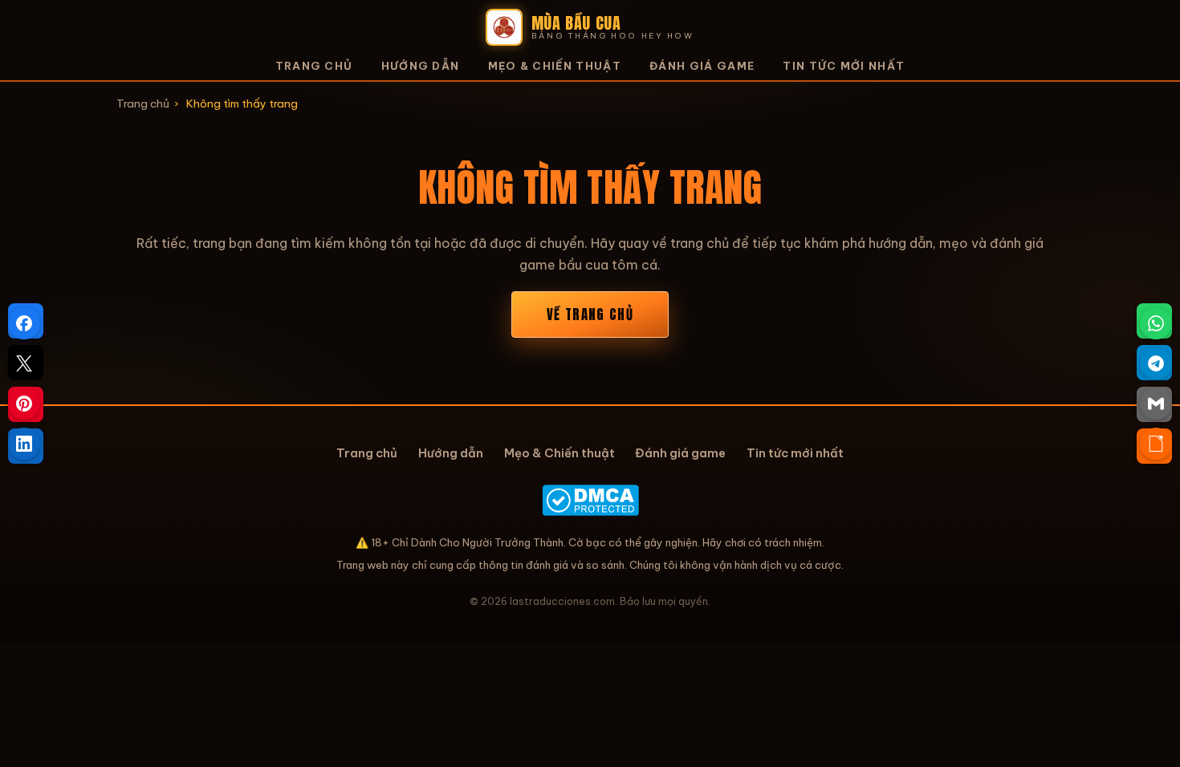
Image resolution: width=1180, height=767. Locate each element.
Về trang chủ (590, 314)
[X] (24, 363)
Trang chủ (314, 65)
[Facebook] (24, 323)
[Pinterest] (24, 404)
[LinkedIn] (24, 444)
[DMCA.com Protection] (590, 500)
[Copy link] (1156, 444)
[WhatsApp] (1156, 323)
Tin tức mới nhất (844, 65)
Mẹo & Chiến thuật (554, 65)
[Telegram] (1156, 363)
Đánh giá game (702, 65)
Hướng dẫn (420, 65)
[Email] (1156, 404)
